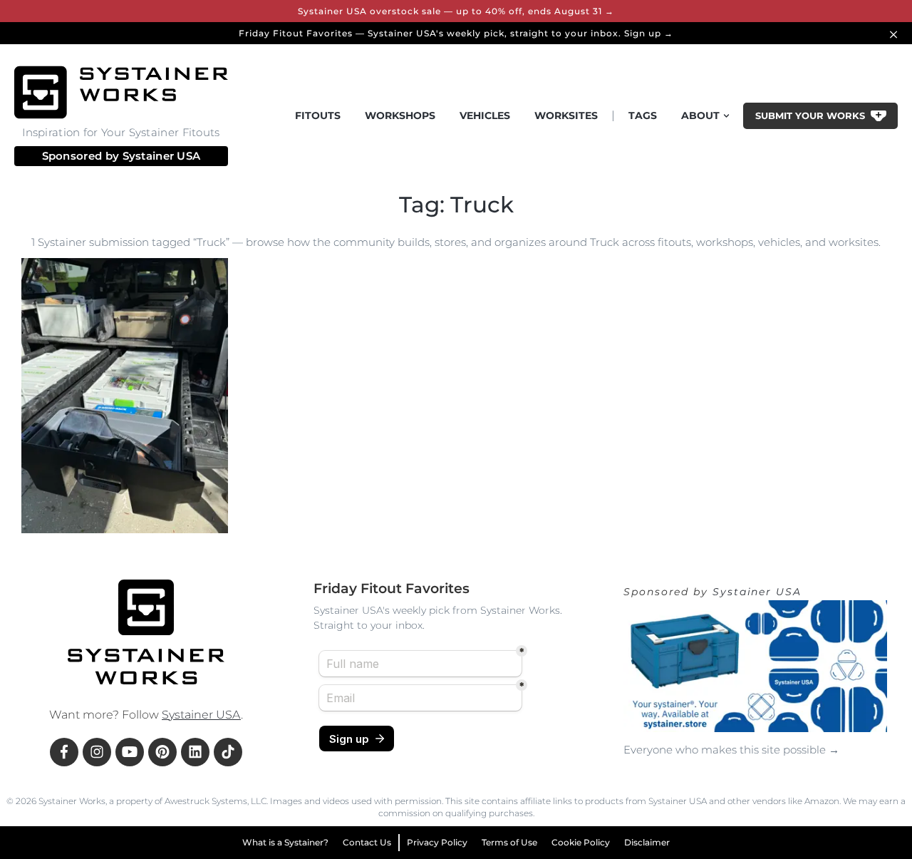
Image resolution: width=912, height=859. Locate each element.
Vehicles (485, 115)
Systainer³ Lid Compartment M (110, 529)
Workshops (400, 115)
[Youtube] (129, 752)
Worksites (566, 115)
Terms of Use (509, 842)
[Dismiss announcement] (895, 33)
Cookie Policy (580, 842)
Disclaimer (647, 842)
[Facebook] (64, 752)
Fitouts (318, 115)
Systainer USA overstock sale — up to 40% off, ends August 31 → (456, 11)
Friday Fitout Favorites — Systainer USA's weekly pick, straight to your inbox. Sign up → (456, 33)
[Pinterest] (162, 752)
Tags (642, 115)
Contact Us (367, 842)
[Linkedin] (195, 752)
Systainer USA (162, 156)
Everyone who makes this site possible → (731, 749)
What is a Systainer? (285, 842)
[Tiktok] (228, 752)
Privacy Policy (437, 842)
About (700, 115)
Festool (109, 500)
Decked (56, 500)
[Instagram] (97, 752)
